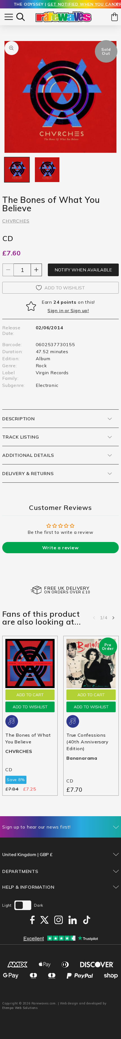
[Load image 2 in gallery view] (47, 169)
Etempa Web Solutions (20, 1008)
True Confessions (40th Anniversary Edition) (87, 741)
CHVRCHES (15, 221)
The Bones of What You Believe (28, 738)
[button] (20, 17)
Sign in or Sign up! (68, 310)
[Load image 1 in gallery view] (17, 169)
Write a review (60, 547)
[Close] (116, 5)
